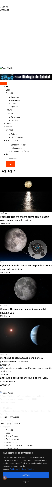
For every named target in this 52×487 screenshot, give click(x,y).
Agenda (14, 107)
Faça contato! (12, 140)
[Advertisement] (26, 39)
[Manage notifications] (5, 478)
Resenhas (15, 117)
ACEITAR (26, 475)
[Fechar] (49, 450)
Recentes (15, 97)
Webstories (16, 100)
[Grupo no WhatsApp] (26, 2)
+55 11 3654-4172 (11, 417)
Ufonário (14, 120)
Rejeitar (26, 482)
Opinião (9, 130)
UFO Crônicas (17, 137)
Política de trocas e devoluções (19, 446)
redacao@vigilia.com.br (10, 424)
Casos (13, 104)
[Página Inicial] (7, 87)
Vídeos (9, 127)
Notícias (9, 93)
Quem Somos (12, 436)
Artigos (14, 134)
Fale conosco (16, 148)
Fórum (9, 110)
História (9, 113)
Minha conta (11, 442)
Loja (8, 90)
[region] (26, 468)
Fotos (8, 124)
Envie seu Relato (18, 145)
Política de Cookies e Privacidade (22, 469)
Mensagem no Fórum (20, 151)
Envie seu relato (13, 439)
